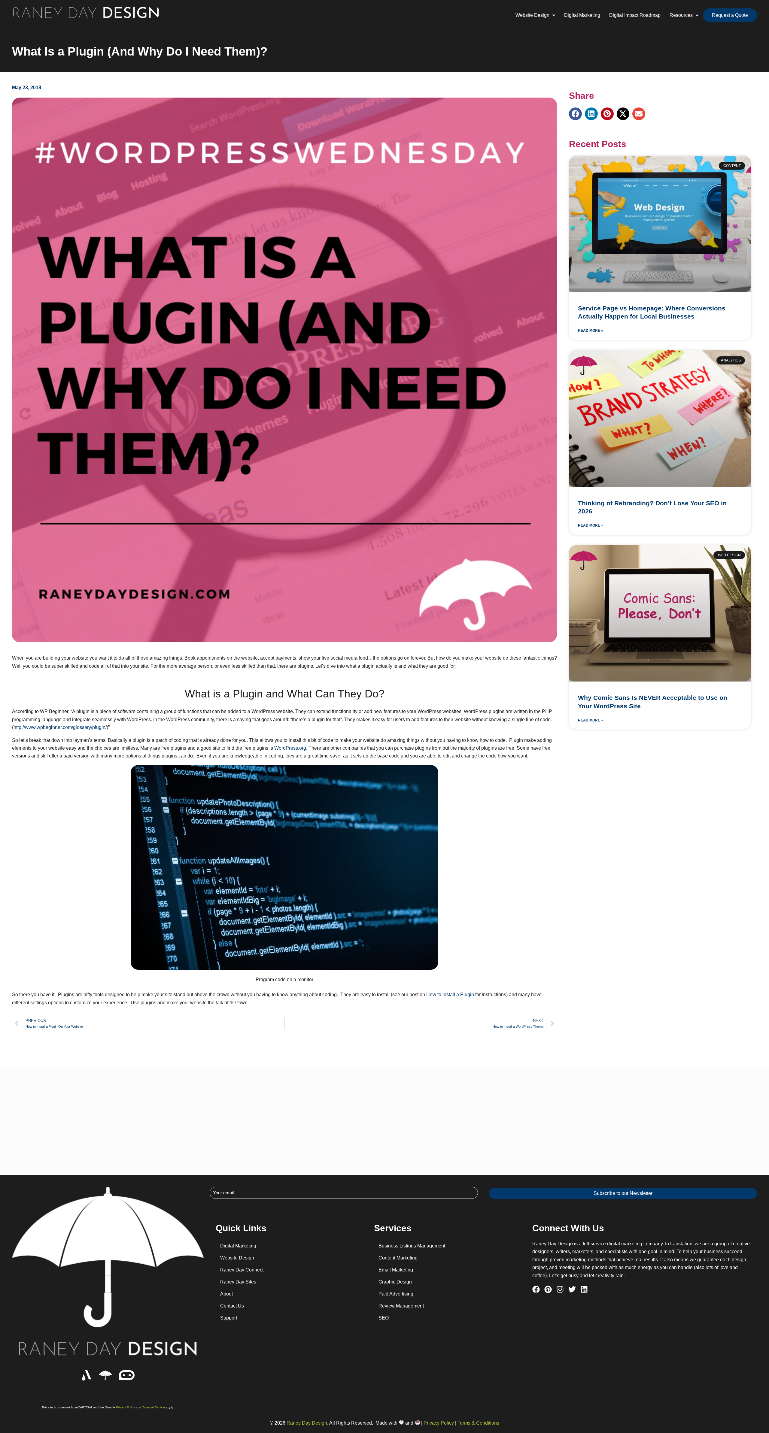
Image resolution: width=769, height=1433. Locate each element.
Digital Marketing (582, 15)
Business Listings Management (411, 1245)
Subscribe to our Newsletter (623, 1193)
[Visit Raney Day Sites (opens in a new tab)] (86, 1375)
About (226, 1293)
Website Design (237, 1257)
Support (228, 1317)
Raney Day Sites (238, 1281)
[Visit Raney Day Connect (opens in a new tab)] (126, 1375)
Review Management (401, 1305)
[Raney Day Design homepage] (105, 1375)
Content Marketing (398, 1257)
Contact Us (232, 1305)
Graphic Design (395, 1281)
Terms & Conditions (478, 1422)
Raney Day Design (307, 1422)
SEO (383, 1317)
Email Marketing (395, 1269)
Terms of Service (153, 1407)
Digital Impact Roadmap (635, 15)
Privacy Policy (125, 1407)
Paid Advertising (395, 1293)
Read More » (590, 330)
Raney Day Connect (241, 1269)
